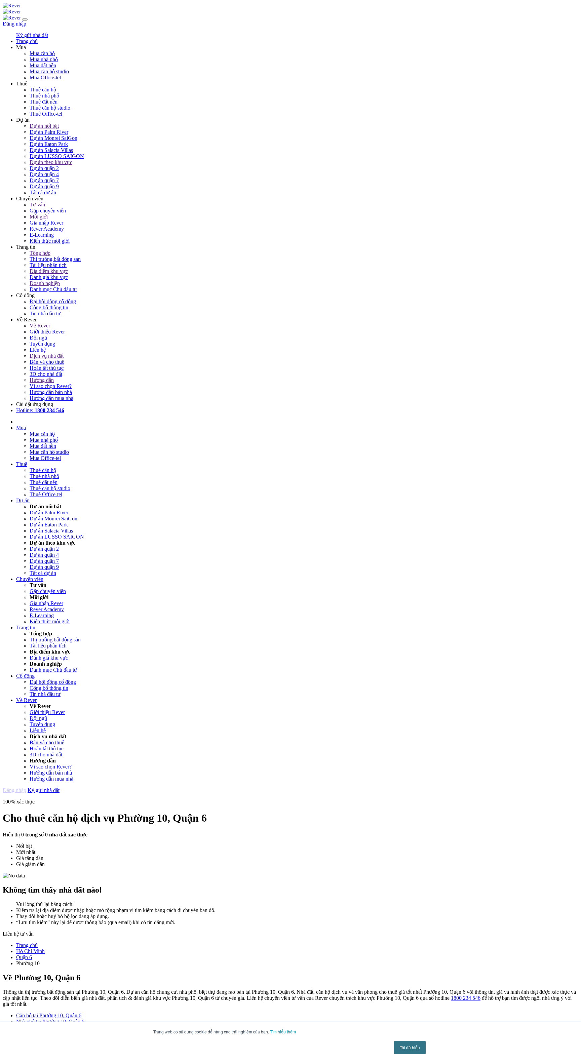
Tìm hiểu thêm (283, 1031)
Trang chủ (27, 945)
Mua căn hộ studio (49, 71)
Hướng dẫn (42, 380)
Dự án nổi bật (44, 126)
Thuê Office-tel (46, 114)
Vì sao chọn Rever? (51, 386)
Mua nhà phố (44, 59)
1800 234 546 (465, 998)
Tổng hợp (40, 253)
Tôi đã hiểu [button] (410, 1047)
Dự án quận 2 (44, 168)
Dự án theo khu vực (51, 162)
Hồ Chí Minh (30, 951)
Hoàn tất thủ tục (47, 368)
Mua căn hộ (42, 53)
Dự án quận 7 (44, 180)
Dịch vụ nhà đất (47, 356)
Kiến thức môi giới (50, 241)
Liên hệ (38, 350)
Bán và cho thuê (47, 362)
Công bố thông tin (49, 307)
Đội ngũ (38, 338)
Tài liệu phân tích (48, 265)
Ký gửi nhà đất (32, 35)
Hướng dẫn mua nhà (51, 398)
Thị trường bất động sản (55, 259)
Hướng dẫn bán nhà (51, 392)
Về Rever (40, 325)
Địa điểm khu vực (49, 271)
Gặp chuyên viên (48, 210)
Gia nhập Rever (46, 223)
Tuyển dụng (42, 344)
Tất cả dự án (43, 192)
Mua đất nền (43, 65)
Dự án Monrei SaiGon (53, 138)
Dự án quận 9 (44, 186)
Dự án (23, 500)
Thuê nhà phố (44, 96)
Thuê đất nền (43, 102)
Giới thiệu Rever (47, 331)
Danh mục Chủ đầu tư (53, 289)
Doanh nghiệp (45, 283)
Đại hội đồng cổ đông (53, 301)
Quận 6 (24, 957)
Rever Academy (47, 229)
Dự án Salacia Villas (51, 150)
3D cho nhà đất (46, 374)
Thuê (21, 464)
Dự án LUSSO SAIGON (57, 156)
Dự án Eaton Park (49, 144)
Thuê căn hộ (43, 89)
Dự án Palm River (49, 132)
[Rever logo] (12, 5)
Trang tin (25, 627)
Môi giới (39, 217)
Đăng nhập (14, 24)
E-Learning (42, 235)
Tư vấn (37, 204)
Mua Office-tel (45, 77)
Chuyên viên (29, 579)
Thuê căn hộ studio (50, 108)
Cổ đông (25, 676)
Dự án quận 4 (44, 174)
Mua (21, 428)
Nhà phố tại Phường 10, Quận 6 (50, 1021)
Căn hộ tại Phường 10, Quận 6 (48, 1015)
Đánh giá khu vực (49, 277)
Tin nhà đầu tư (45, 313)
